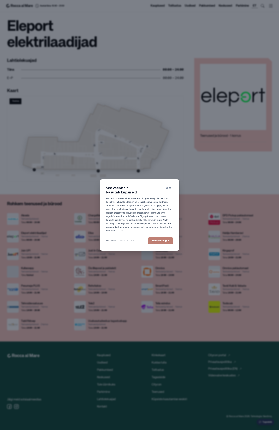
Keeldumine (111, 240)
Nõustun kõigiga (160, 240)
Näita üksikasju (127, 240)
